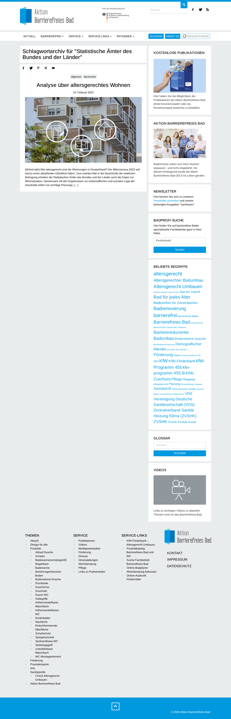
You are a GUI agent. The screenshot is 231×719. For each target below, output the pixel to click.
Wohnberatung (87, 563)
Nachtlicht (41, 621)
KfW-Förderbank (181, 361)
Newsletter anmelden (166, 200)
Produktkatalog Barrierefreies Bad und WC (140, 552)
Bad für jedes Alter (172, 297)
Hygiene (177, 355)
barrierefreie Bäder (188, 316)
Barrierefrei (90, 76)
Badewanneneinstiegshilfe (51, 560)
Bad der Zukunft (190, 291)
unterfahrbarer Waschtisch (172, 394)
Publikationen (86, 540)
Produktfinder (198, 36)
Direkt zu (172, 36)
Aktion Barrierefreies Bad (45, 683)
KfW (163, 360)
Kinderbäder (42, 618)
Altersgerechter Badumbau (178, 280)
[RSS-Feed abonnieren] (207, 9)
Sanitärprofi (162, 388)
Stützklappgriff (43, 645)
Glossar (156, 36)
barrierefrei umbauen (176, 327)
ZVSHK (160, 421)
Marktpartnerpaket (89, 548)
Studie (192, 388)
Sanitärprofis (37, 672)
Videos (82, 544)
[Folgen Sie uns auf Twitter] (200, 9)
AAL (33, 668)
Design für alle (39, 544)
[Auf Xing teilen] (46, 68)
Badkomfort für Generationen (176, 303)
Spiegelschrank (44, 637)
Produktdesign (187, 384)
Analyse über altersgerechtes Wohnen (83, 85)
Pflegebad (188, 379)
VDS (188, 394)
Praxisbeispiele (39, 664)
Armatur (176, 292)
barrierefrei (165, 315)
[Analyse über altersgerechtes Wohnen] (83, 130)
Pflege (176, 379)
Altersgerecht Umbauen (178, 286)
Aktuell (34, 540)
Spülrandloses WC (46, 641)
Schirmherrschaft (180, 389)
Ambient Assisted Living (163, 292)
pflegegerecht (161, 384)
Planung (174, 384)
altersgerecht (168, 273)
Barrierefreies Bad (172, 322)
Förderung (163, 354)
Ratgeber (198, 384)
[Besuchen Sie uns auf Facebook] (193, 9)
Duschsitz (41, 591)
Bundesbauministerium (164, 344)
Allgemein (76, 76)
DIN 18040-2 (182, 349)
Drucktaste (41, 583)
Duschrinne (42, 587)
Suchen (179, 249)
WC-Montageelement (48, 656)
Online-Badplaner (137, 567)
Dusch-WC (42, 594)
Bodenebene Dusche (190, 338)
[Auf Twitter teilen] (31, 68)
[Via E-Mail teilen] (53, 68)
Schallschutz (43, 633)
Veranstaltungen (88, 560)
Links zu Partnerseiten (91, 571)
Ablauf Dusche (44, 552)
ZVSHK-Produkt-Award (182, 421)
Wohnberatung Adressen (141, 571)
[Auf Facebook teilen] (23, 68)
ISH (156, 361)
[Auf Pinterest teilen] (38, 68)
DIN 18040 (170, 350)
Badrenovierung (170, 308)
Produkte (35, 548)
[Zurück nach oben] (115, 706)
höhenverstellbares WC (191, 355)
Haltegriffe (41, 598)
